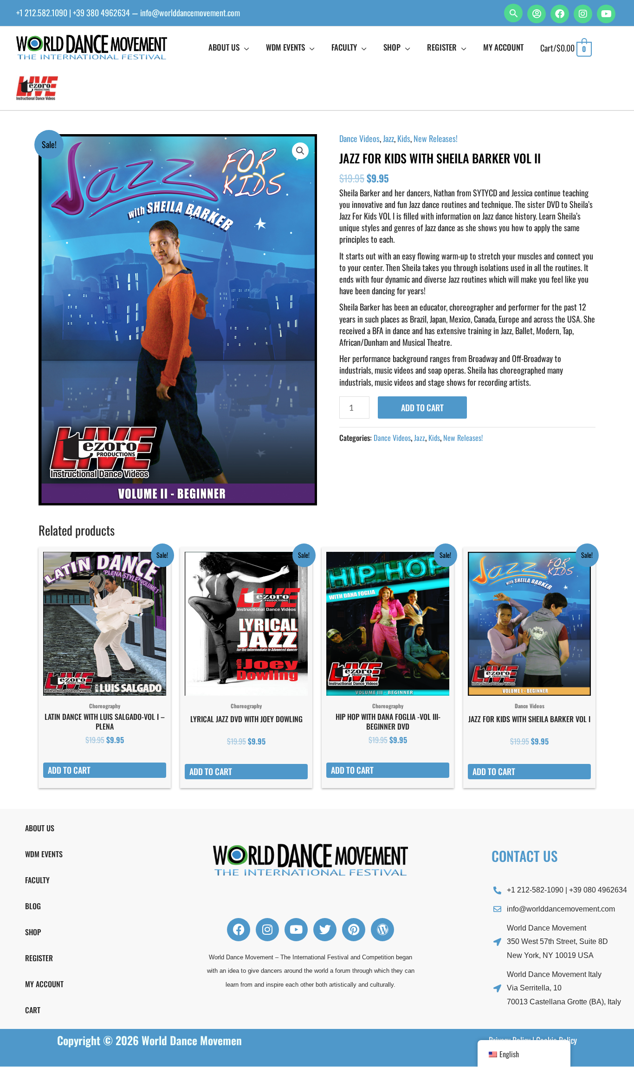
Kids (403, 138)
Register (39, 958)
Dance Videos (359, 138)
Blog (33, 906)
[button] (513, 13)
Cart (32, 1009)
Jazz (388, 138)
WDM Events (44, 854)
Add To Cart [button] (69, 770)
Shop (33, 932)
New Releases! (436, 138)
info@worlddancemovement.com (190, 12)
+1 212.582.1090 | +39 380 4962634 (73, 12)
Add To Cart (422, 407)
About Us (39, 828)
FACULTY (37, 880)
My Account (44, 983)
